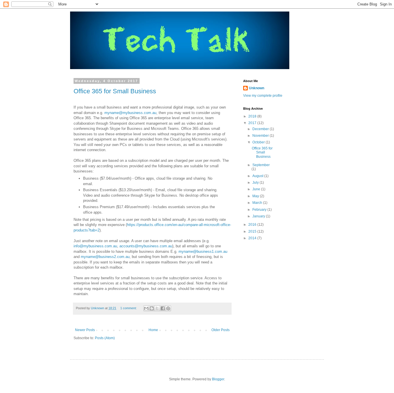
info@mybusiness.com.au (95, 246)
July (256, 183)
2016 (252, 225)
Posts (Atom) (105, 338)
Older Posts (220, 330)
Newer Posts (85, 330)
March (257, 203)
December (261, 129)
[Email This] (146, 308)
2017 (252, 123)
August (258, 176)
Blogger (218, 379)
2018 (252, 116)
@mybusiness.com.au (153, 246)
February (259, 210)
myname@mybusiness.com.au (130, 113)
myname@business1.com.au (203, 251)
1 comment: (129, 308)
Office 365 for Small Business (115, 91)
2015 (252, 231)
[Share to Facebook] (163, 308)
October (259, 142)
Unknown (256, 88)
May (256, 196)
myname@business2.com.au (105, 257)
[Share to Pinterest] (168, 308)
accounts (127, 246)
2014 (252, 238)
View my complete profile (262, 96)
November (261, 136)
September (261, 165)
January (259, 216)
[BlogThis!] (152, 308)
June (256, 189)
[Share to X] (157, 308)
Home (153, 330)
